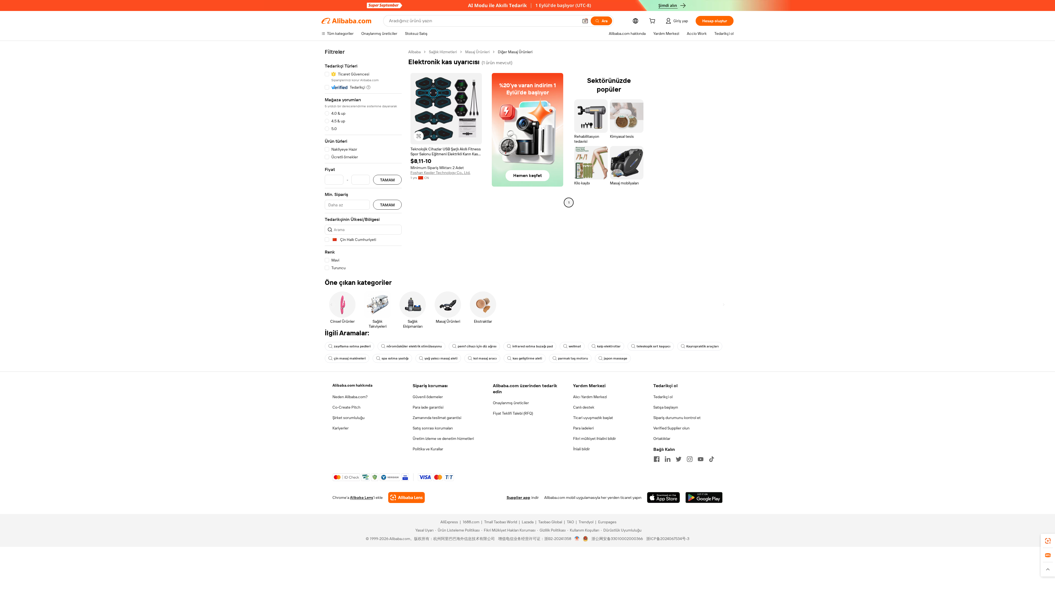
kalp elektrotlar (609, 346)
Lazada (528, 522)
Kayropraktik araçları (702, 346)
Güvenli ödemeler (428, 397)
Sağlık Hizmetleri (443, 52)
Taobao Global (550, 522)
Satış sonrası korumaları (433, 428)
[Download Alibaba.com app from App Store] (663, 497)
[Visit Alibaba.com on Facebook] (656, 459)
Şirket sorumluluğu (348, 417)
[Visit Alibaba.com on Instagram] (689, 459)
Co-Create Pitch (346, 407)
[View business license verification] (577, 538)
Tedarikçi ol (663, 397)
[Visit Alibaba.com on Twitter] (678, 459)
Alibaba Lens (361, 497)
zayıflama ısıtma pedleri (352, 346)
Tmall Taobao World (500, 522)
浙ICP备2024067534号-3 (667, 538)
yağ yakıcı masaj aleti (440, 358)
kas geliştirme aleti (527, 358)
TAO (570, 522)
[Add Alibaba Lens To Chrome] (406, 497)
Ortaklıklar (661, 438)
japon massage (615, 358)
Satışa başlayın (665, 407)
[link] (1048, 541)
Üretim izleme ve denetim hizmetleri (443, 438)
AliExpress (449, 522)
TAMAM (387, 180)
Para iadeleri (583, 428)
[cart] (653, 21)
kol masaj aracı (485, 358)
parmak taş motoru (573, 358)
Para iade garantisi (428, 407)
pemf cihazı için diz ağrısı (477, 346)
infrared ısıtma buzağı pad (532, 346)
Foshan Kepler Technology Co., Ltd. (440, 172)
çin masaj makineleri (350, 358)
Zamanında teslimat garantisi (437, 417)
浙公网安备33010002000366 (617, 538)
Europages (607, 522)
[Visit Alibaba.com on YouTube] (700, 459)
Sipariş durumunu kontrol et (677, 417)
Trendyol (586, 522)
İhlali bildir (581, 449)
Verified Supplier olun (671, 428)
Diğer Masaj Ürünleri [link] (515, 52)
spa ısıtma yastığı (395, 358)
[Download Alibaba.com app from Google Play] (704, 497)
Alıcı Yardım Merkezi (590, 397)
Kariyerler (340, 428)
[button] (585, 21)
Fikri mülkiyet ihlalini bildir (594, 438)
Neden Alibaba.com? (350, 397)
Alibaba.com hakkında (352, 385)
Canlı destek (583, 407)
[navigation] (363, 160)
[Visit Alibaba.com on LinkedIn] (667, 459)
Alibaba (414, 52)
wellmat (575, 346)
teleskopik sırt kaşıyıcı (653, 346)
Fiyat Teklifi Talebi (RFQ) (513, 413)
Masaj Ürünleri (477, 52)
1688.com (471, 522)
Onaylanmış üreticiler (511, 403)
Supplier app (518, 497)
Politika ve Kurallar (428, 449)
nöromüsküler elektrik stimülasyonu (414, 346)
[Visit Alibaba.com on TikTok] (711, 459)
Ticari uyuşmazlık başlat (593, 417)
